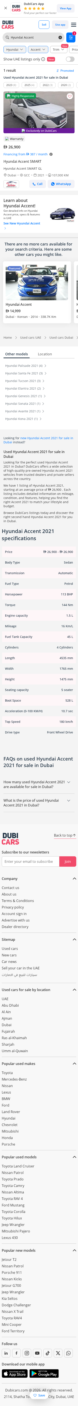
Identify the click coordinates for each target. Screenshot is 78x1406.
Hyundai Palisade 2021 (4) (24, 366)
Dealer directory (15, 926)
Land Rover (11, 1111)
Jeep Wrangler (13, 1224)
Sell (44, 24)
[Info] (43, 59)
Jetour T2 (9, 1259)
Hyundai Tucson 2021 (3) (23, 381)
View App (65, 8)
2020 (64, 85)
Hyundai (8, 1118)
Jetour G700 (11, 1285)
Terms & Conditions (18, 900)
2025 (27, 85)
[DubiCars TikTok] (48, 1353)
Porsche (8, 1144)
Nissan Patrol (13, 1172)
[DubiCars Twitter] (58, 1353)
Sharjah (8, 1044)
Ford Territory (13, 1331)
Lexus (6, 1092)
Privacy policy (13, 907)
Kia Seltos (10, 1298)
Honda (7, 1137)
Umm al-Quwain (15, 1050)
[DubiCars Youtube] (37, 1353)
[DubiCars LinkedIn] (6, 1353)
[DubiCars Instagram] (27, 1353)
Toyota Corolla (13, 1211)
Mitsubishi (10, 1131)
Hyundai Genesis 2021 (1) (24, 396)
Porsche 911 (12, 1272)
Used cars (10, 948)
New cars (9, 955)
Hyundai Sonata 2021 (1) (23, 403)
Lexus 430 (10, 1237)
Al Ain (6, 1011)
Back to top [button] (63, 835)
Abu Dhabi (10, 1005)
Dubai (6, 1024)
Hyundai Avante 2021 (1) (23, 411)
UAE (5, 998)
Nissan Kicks (12, 1279)
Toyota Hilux (12, 1218)
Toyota (7, 1072)
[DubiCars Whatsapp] (68, 1353)
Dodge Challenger (16, 1305)
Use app (60, 24)
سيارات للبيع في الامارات (19, 975)
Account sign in (14, 913)
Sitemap (8, 939)
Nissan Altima (13, 1192)
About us (9, 894)
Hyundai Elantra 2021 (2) (23, 388)
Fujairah (8, 1031)
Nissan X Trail (12, 1311)
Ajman (7, 1018)
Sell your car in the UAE (21, 968)
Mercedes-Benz (14, 1079)
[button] (5, 8)
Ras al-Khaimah (14, 1037)
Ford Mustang (13, 1205)
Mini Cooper (12, 1324)
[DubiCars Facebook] (16, 1353)
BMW (6, 1098)
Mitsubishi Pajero (16, 1231)
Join (68, 861)
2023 (9, 85)
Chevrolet (10, 1124)
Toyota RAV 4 (12, 1198)
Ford (5, 1105)
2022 (46, 85)
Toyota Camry (13, 1185)
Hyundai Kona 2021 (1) (22, 419)
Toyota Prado (13, 1179)
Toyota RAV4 (12, 1318)
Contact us (10, 887)
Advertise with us (16, 920)
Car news (9, 961)
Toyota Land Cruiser (18, 1166)
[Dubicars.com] (10, 839)
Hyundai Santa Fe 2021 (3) (24, 373)
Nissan (7, 1085)
